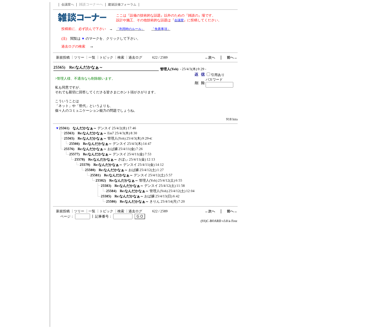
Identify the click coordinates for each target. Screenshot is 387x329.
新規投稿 (63, 57)
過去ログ (135, 57)
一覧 (91, 57)
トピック (106, 57)
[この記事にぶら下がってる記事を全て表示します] (61, 135)
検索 (120, 57)
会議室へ (67, 4)
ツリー (79, 57)
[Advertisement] (24, 81)
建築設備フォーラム (122, 4)
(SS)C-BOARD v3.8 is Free (219, 221)
